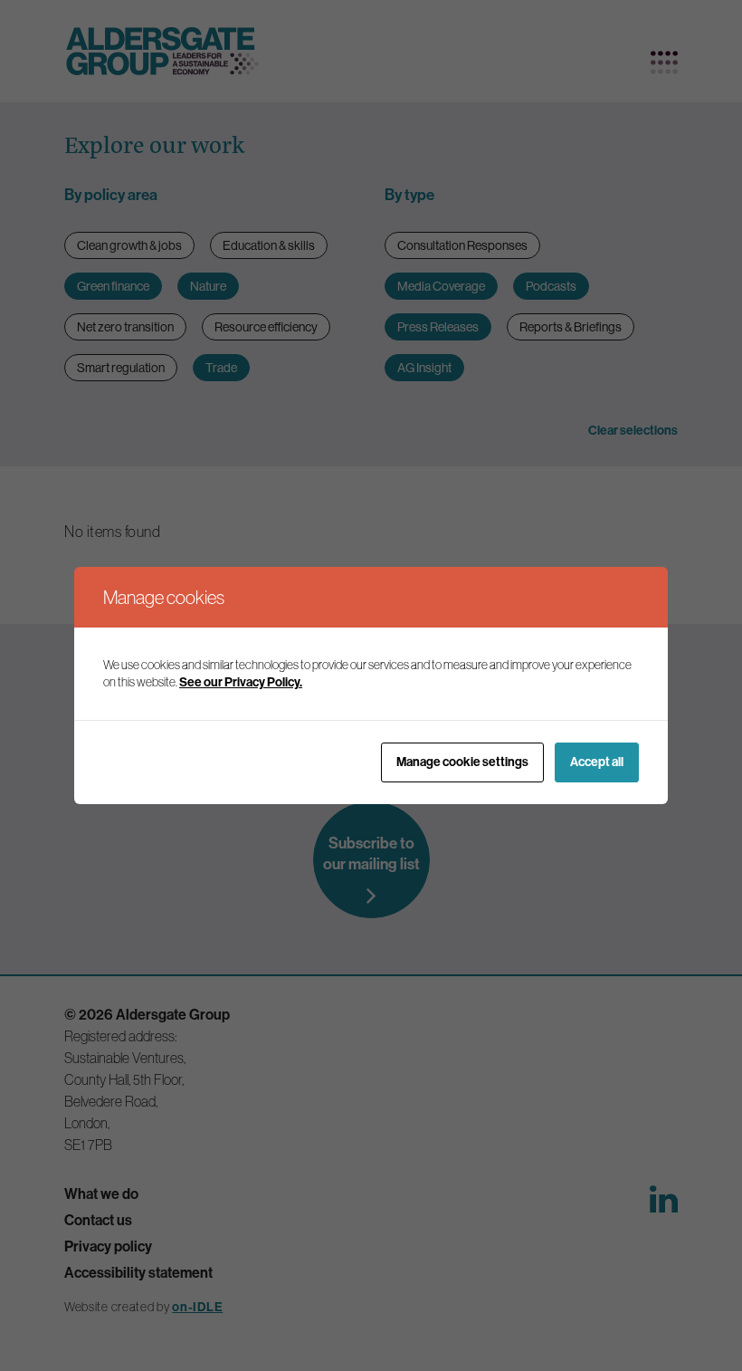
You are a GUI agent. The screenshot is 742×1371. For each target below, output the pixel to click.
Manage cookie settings (462, 761)
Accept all (596, 761)
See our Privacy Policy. (240, 682)
